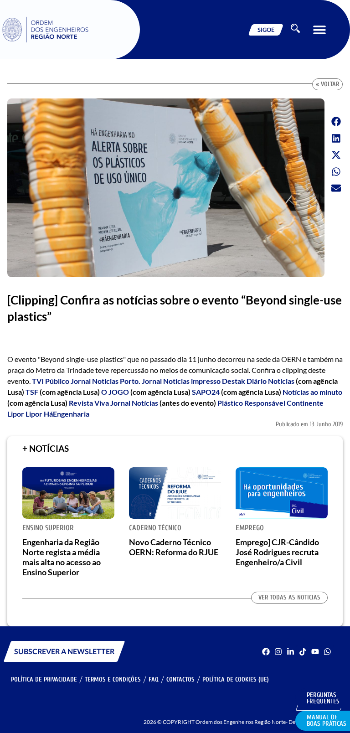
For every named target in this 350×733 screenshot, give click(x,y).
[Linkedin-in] (290, 651)
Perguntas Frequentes (323, 698)
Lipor (15, 413)
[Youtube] (315, 651)
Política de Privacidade (44, 679)
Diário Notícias (270, 381)
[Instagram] (278, 651)
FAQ (154, 679)
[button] (319, 30)
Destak (233, 381)
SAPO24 (206, 391)
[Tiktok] (303, 651)
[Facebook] (266, 651)
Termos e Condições (113, 679)
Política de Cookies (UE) (235, 679)
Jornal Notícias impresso (181, 381)
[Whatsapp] (327, 651)
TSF (32, 391)
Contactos (180, 679)
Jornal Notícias (134, 402)
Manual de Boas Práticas (326, 720)
